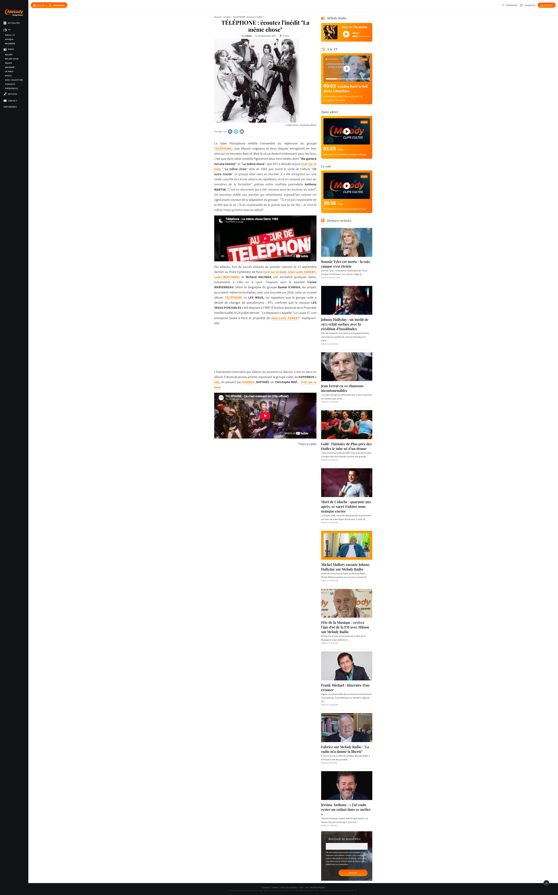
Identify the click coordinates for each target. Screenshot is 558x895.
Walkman (9, 67)
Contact (12, 101)
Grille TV (10, 35)
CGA (306, 887)
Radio (11, 49)
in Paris (9, 71)
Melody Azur (11, 59)
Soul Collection (14, 80)
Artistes (12, 94)
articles (227, 16)
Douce (8, 75)
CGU (301, 887)
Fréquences (11, 88)
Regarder (10, 43)
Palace (8, 63)
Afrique (9, 39)
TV (9, 30)
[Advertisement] (265, 346)
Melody (9, 54)
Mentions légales (317, 887)
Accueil (217, 16)
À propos (266, 887)
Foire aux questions (288, 887)
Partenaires (10, 107)
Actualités (14, 23)
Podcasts (10, 84)
